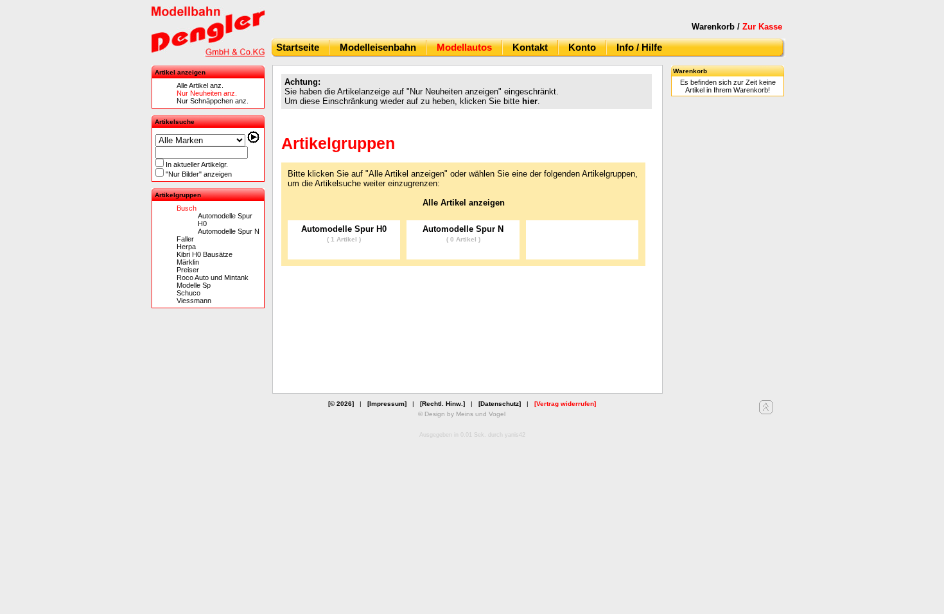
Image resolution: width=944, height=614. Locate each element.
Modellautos (464, 47)
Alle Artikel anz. (200, 85)
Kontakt (530, 47)
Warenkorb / (737, 26)
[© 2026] (341, 403)
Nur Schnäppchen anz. (213, 101)
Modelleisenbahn (378, 47)
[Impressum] (386, 403)
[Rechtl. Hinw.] (442, 403)
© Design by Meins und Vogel (461, 413)
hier (530, 101)
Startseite (297, 47)
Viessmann (194, 300)
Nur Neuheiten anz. (207, 93)
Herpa (186, 246)
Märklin (188, 262)
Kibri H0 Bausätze (204, 254)
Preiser (188, 270)
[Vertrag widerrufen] (565, 403)
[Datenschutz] (499, 403)
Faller (185, 239)
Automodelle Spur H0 (344, 233)
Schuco (188, 293)
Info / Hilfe (639, 47)
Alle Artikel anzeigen (464, 202)
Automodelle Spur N (228, 231)
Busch (187, 208)
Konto (582, 47)
